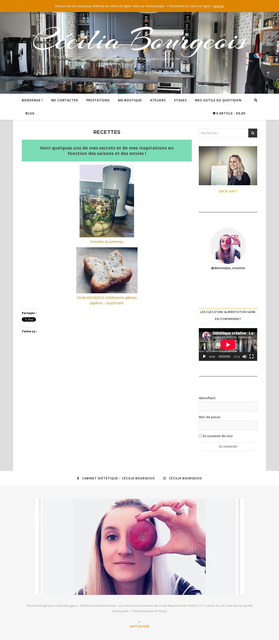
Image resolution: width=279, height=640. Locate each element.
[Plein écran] (251, 356)
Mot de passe (209, 417)
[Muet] (244, 356)
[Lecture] (204, 356)
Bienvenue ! (32, 100)
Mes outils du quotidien (218, 100)
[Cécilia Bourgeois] (139, 547)
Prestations (98, 100)
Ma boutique (130, 100)
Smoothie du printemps (106, 241)
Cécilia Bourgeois (139, 39)
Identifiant (207, 398)
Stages (180, 100)
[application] (228, 344)
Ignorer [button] (218, 6)
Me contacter (64, 100)
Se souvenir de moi (217, 436)
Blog (30, 113)
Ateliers (158, 100)
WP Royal (160, 611)
